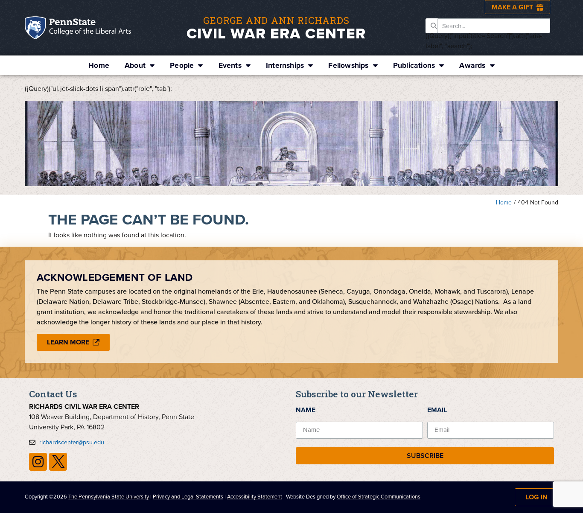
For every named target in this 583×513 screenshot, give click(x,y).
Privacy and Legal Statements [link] (188, 497)
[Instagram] (38, 462)
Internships (285, 65)
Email (437, 410)
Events (230, 65)
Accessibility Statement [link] (254, 497)
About (135, 65)
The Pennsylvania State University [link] (108, 497)
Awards (472, 65)
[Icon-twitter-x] (58, 462)
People (182, 65)
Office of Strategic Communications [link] (378, 497)
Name (305, 410)
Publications (414, 65)
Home (98, 65)
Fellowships (348, 65)
